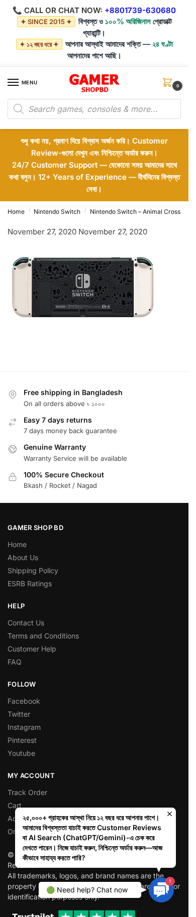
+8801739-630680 (140, 10)
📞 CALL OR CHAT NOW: (58, 10)
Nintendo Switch (57, 211)
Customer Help (32, 648)
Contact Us (26, 622)
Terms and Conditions (43, 635)
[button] (169, 85)
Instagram (24, 727)
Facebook (24, 701)
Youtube (21, 753)
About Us (23, 557)
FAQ (15, 662)
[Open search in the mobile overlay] (94, 109)
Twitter (19, 714)
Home (16, 211)
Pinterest (22, 740)
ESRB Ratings (30, 583)
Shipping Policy (33, 570)
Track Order (27, 792)
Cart (15, 805)
